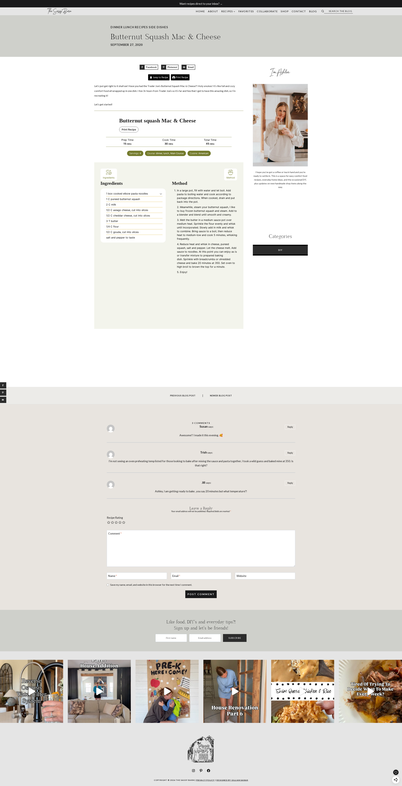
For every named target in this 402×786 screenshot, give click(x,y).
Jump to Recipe (160, 77)
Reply (290, 427)
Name (112, 576)
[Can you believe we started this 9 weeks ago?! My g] (234, 691)
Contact (299, 11)
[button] (161, 193)
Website (241, 576)
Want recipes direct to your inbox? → (201, 3)
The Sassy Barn (59, 11)
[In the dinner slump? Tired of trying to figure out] (370, 691)
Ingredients (109, 177)
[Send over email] (3, 400)
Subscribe (234, 638)
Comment (115, 533)
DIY (280, 250)
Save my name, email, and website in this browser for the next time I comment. (151, 584)
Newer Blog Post (221, 395)
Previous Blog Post (183, 395)
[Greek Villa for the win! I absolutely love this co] (99, 691)
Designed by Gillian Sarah (232, 780)
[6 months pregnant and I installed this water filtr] (31, 691)
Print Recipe (181, 77)
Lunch (128, 27)
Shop (285, 11)
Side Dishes (158, 27)
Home (200, 11)
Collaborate (267, 11)
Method (230, 177)
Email (176, 576)
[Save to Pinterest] (3, 392)
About (213, 11)
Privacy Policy (205, 780)
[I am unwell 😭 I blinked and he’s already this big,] (167, 691)
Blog (313, 11)
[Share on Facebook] (3, 385)
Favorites (246, 11)
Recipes (141, 27)
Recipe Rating (115, 517)
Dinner (117, 27)
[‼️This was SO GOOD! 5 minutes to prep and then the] (302, 691)
